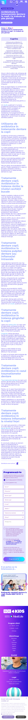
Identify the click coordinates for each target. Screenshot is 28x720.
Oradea (14, 648)
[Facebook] (11, 2)
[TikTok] (17, 2)
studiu (6, 105)
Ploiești (14, 644)
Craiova (14, 646)
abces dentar (5, 428)
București (14, 638)
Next (26, 584)
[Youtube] (17, 4)
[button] (14, 714)
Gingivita (4, 333)
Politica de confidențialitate (14, 681)
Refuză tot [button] (20, 717)
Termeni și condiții (14, 679)
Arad (14, 650)
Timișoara (14, 642)
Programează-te (14, 559)
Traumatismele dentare (9, 380)
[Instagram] (14, 2)
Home (3, 28)
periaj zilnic (13, 325)
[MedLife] (14, 617)
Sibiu (14, 640)
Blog (9, 28)
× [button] (26, 698)
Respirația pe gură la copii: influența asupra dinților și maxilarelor (14, 671)
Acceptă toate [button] (8, 717)
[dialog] (14, 708)
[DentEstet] (21, 2)
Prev (1, 584)
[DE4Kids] (14, 612)
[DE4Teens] (26, 2)
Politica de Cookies (14, 683)
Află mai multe (11, 712)
